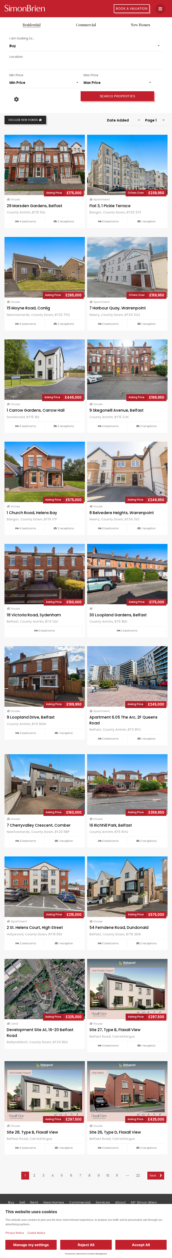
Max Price (91, 75)
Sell (22, 1202)
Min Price (16, 75)
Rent (34, 1202)
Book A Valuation (131, 8)
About (120, 1202)
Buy (11, 1202)
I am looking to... (21, 38)
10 (107, 1175)
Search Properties (117, 96)
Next (153, 1175)
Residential (32, 24)
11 (117, 1175)
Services (103, 1202)
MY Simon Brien (144, 1202)
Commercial (86, 24)
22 (138, 1175)
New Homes (140, 24)
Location (16, 56)
